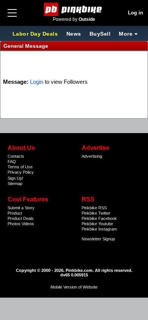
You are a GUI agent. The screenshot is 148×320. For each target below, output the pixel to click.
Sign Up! (15, 178)
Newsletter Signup (98, 239)
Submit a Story (21, 207)
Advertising (92, 156)
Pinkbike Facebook (99, 218)
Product (15, 213)
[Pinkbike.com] (74, 9)
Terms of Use (20, 167)
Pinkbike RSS (94, 207)
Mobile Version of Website (74, 287)
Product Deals (21, 218)
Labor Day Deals (36, 34)
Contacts (16, 156)
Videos (28, 223)
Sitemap (15, 183)
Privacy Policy (21, 172)
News (73, 34)
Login (36, 81)
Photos (14, 223)
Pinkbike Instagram (99, 229)
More (125, 34)
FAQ (12, 161)
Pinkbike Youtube (97, 223)
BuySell (100, 34)
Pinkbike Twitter (96, 213)
